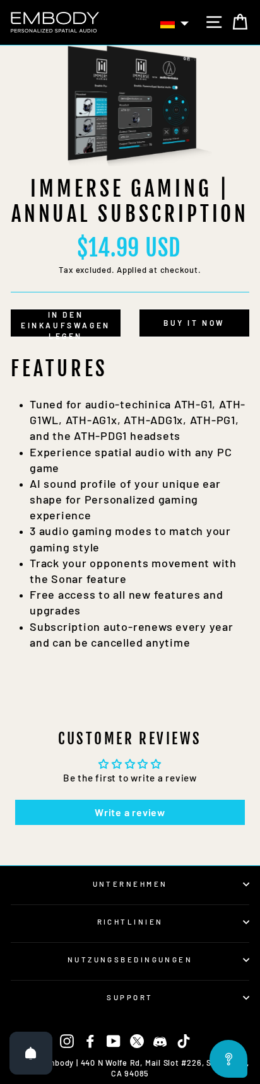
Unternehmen (130, 884)
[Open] (30, 1053)
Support (130, 997)
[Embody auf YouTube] (114, 1040)
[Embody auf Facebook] (90, 1040)
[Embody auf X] (137, 1040)
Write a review (130, 812)
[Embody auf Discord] (160, 1040)
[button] (175, 23)
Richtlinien (130, 922)
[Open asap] (228, 1059)
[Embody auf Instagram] (67, 1040)
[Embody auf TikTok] (184, 1040)
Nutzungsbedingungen (130, 959)
